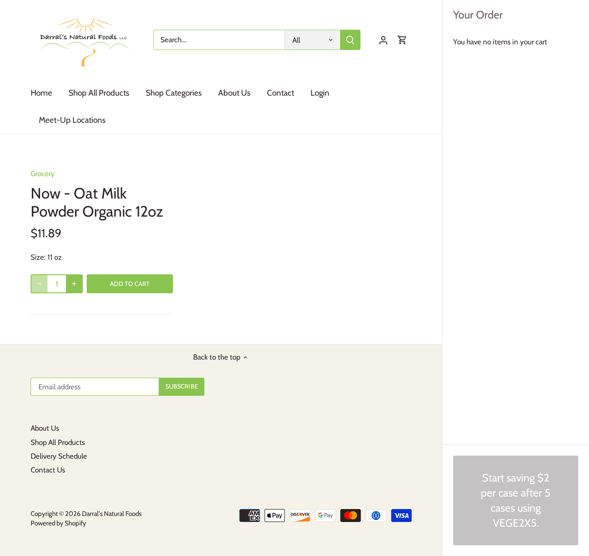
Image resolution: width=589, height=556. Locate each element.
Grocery (43, 173)
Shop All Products (58, 442)
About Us (45, 428)
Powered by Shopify (58, 523)
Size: (38, 257)
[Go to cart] (402, 40)
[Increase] (74, 284)
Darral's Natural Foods (111, 513)
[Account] (383, 40)
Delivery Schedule (59, 456)
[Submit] (350, 40)
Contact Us (48, 470)
